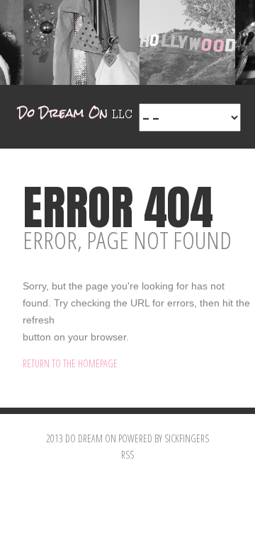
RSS (127, 454)
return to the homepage (70, 363)
